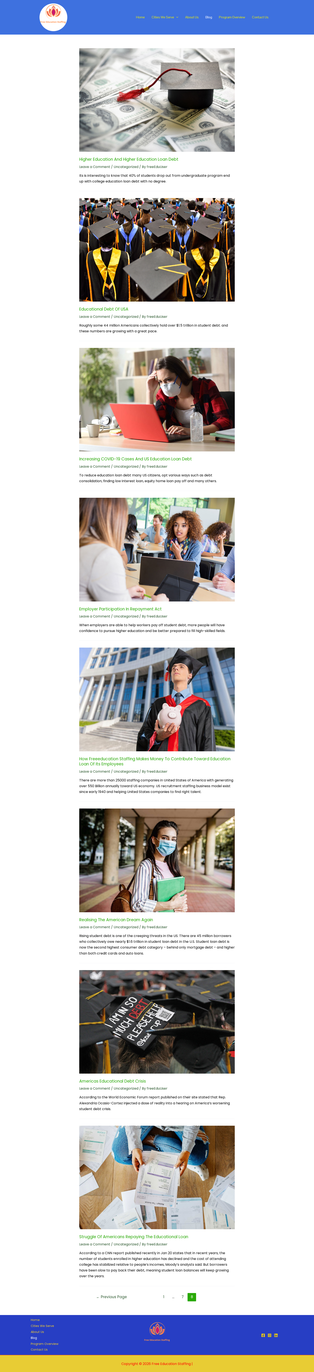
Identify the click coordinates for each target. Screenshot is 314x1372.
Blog (208, 17)
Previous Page (111, 1296)
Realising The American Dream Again (116, 920)
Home (140, 17)
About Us (192, 17)
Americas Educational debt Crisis (112, 1081)
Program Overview (232, 17)
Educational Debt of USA (103, 309)
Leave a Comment (94, 166)
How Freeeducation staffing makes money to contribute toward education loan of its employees (154, 761)
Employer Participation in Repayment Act (120, 609)
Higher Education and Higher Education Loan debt (128, 159)
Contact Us (260, 17)
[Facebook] (263, 1335)
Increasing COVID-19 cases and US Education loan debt (135, 459)
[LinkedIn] (276, 1335)
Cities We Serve (163, 17)
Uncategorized (126, 166)
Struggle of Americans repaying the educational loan (133, 1237)
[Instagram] (269, 1335)
